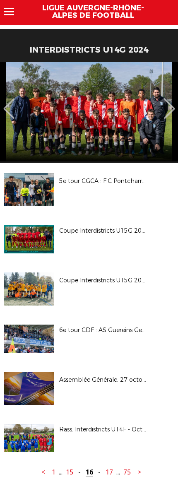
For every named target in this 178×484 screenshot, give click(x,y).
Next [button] (169, 103)
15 (69, 472)
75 (127, 472)
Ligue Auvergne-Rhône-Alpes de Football (93, 11)
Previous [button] (9, 103)
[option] (89, 111)
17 (109, 472)
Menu (13, 12)
